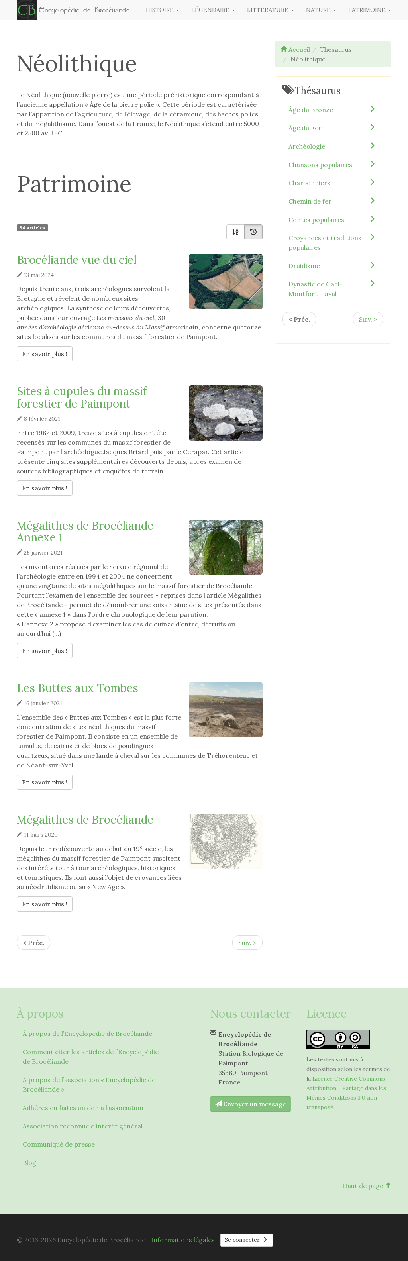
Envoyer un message (254, 1104)
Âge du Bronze (310, 110)
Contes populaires (316, 220)
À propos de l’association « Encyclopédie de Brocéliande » (89, 1084)
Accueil (298, 49)
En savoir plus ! (47, 353)
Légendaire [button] (211, 10)
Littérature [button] (268, 10)
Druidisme (304, 266)
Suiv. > (247, 943)
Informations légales (183, 1240)
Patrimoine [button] (367, 10)
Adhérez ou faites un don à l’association (83, 1108)
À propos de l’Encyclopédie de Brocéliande (87, 1033)
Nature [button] (319, 10)
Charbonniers (309, 183)
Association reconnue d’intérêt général (83, 1126)
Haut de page (363, 1186)
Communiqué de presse (59, 1144)
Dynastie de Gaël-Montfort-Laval (315, 289)
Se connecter (243, 1239)
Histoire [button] (160, 10)
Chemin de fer (310, 201)
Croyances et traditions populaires (324, 242)
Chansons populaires (320, 165)
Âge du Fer (305, 128)
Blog (29, 1163)
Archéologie (306, 146)
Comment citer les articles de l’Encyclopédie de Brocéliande (91, 1056)
